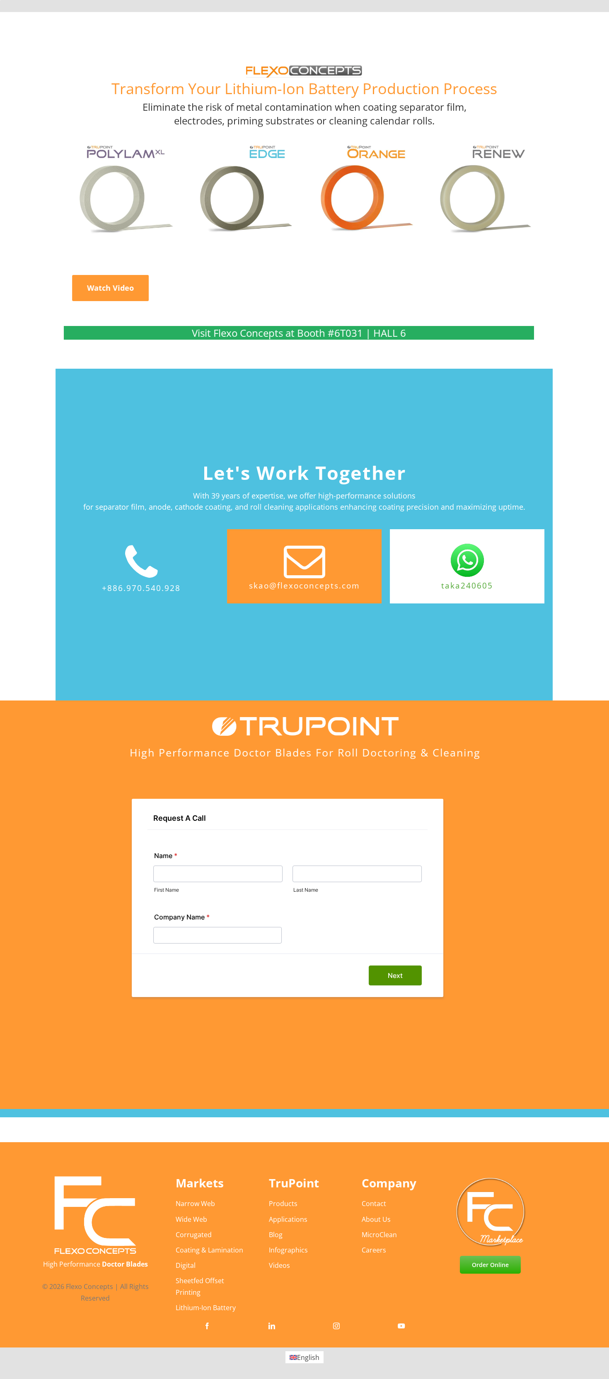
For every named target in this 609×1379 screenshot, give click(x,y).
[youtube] (401, 1326)
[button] (110, 288)
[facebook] (207, 1326)
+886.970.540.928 (141, 588)
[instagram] (336, 1326)
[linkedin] (271, 1326)
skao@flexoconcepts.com (304, 586)
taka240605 (467, 586)
